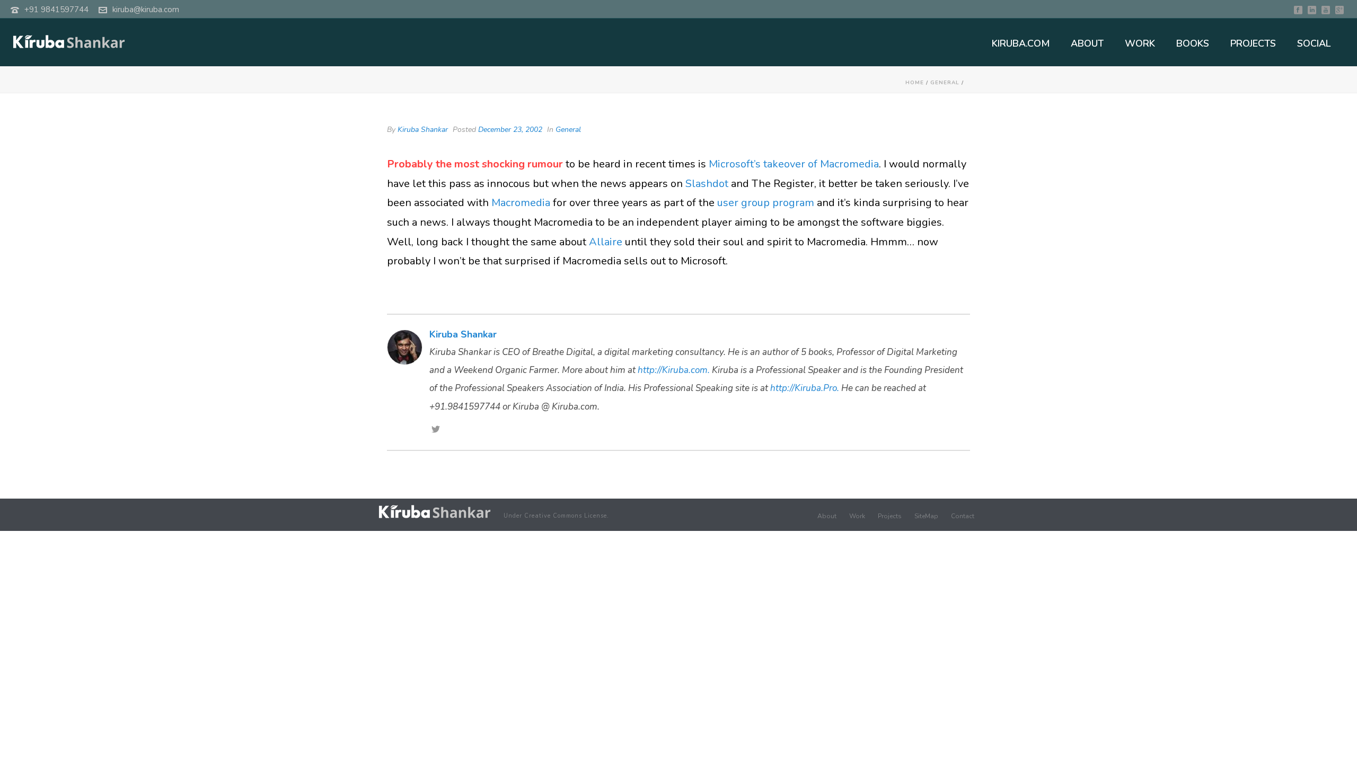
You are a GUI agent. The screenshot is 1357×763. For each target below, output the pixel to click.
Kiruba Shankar (423, 130)
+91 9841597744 (56, 9)
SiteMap (926, 516)
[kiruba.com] (434, 512)
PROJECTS (1253, 43)
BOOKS (1192, 43)
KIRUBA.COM (1021, 43)
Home (914, 82)
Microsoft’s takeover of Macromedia (794, 164)
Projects (890, 516)
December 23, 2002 (510, 130)
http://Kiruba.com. (674, 370)
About (826, 516)
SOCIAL (1313, 43)
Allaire (605, 242)
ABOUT (1087, 43)
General (944, 82)
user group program (765, 203)
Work (857, 516)
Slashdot (706, 183)
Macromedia (520, 203)
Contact (962, 516)
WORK (1140, 43)
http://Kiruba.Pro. (804, 388)
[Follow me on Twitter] (435, 430)
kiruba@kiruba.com (145, 9)
